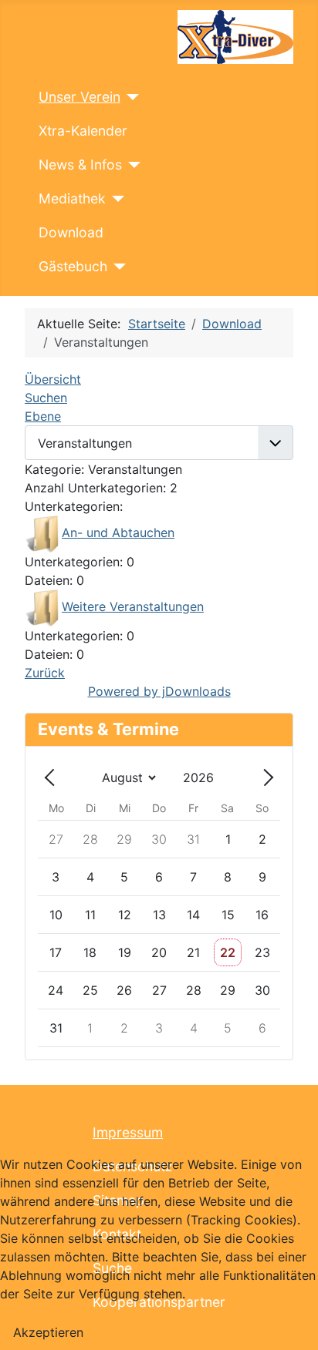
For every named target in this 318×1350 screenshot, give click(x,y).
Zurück (45, 672)
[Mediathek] (115, 199)
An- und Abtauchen (118, 532)
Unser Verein (79, 97)
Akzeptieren (48, 1332)
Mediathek (72, 198)
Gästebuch (73, 266)
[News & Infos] (131, 165)
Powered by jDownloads (159, 691)
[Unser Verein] (130, 97)
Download (71, 232)
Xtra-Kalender (83, 131)
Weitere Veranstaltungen (133, 606)
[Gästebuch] (117, 267)
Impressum (128, 1132)
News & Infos (80, 164)
